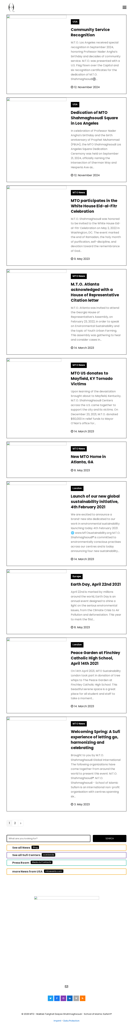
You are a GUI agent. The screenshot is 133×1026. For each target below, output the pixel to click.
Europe (77, 576)
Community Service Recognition (90, 32)
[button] (124, 7)
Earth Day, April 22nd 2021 (96, 584)
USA (75, 21)
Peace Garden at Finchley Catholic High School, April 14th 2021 (95, 658)
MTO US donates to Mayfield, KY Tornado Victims (92, 379)
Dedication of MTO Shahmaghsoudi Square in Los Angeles (94, 118)
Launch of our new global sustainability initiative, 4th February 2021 (95, 502)
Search (109, 838)
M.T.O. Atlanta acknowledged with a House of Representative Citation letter (95, 292)
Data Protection (71, 1020)
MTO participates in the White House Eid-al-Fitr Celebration (94, 206)
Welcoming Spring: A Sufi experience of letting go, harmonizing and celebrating (95, 739)
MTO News (79, 192)
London (77, 488)
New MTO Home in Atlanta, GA (88, 459)
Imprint (57, 1020)
